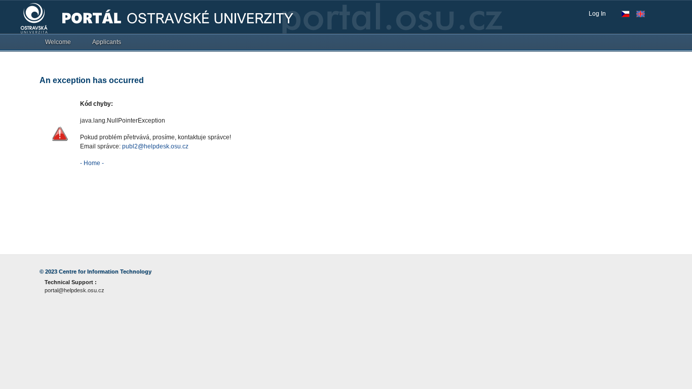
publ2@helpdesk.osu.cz (155, 146)
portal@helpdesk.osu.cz (74, 290)
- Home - (92, 163)
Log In (597, 13)
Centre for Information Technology (105, 271)
